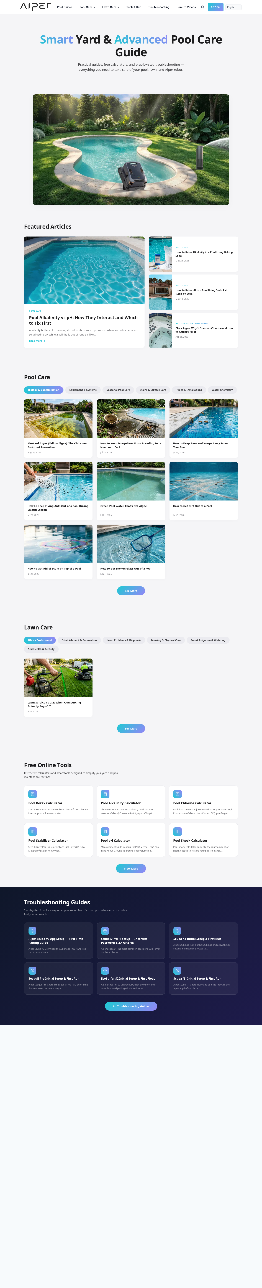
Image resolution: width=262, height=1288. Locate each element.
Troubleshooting (158, 7)
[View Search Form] (202, 7)
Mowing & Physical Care (166, 640)
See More (131, 591)
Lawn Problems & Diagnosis (124, 640)
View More (131, 868)
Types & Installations (189, 390)
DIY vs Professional (40, 640)
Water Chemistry (222, 390)
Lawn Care (109, 7)
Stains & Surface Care (153, 390)
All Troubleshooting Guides (131, 1006)
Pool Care (85, 7)
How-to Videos (186, 7)
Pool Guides (64, 7)
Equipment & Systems (83, 390)
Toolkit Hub (133, 7)
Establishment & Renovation (79, 640)
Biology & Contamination (43, 390)
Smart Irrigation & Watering (208, 640)
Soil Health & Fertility (41, 649)
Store (215, 7)
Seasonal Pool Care (118, 390)
